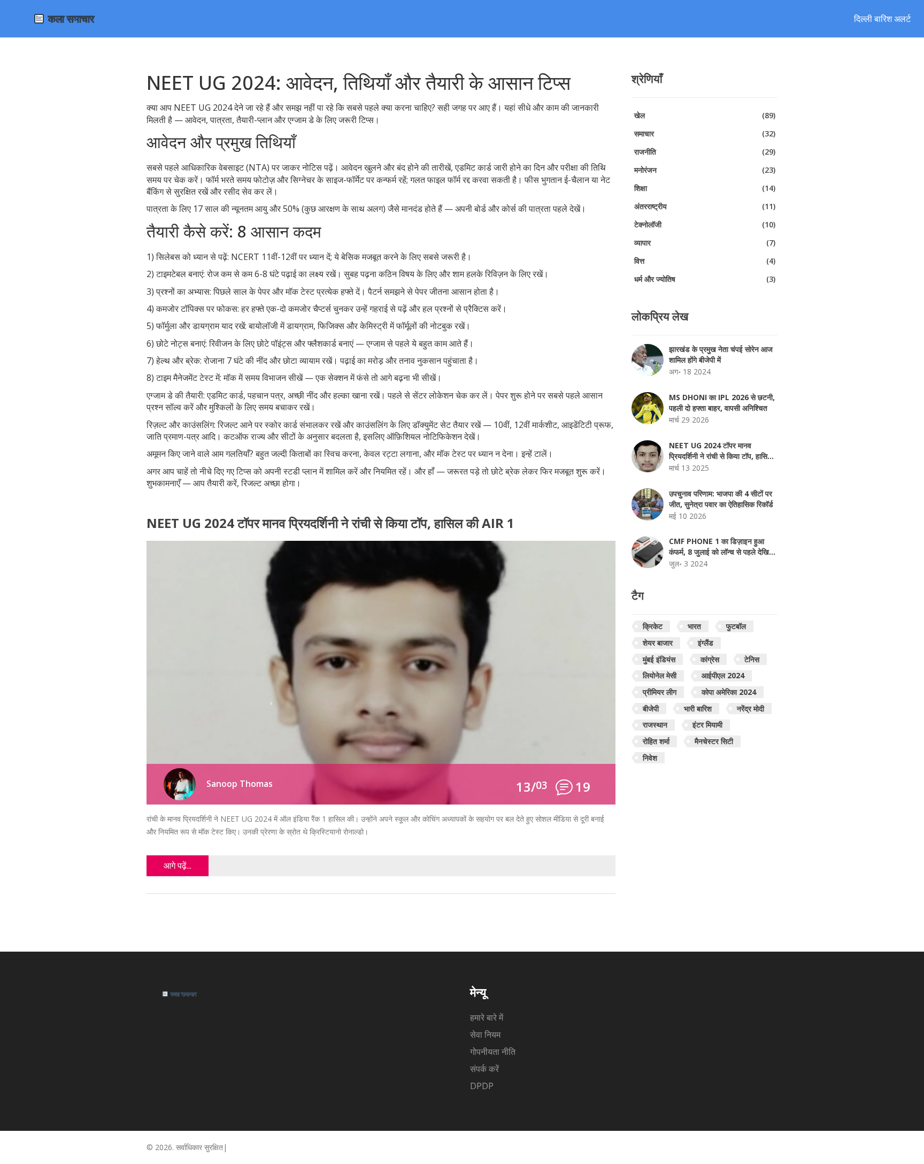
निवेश (650, 758)
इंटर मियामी (707, 724)
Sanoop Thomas (239, 784)
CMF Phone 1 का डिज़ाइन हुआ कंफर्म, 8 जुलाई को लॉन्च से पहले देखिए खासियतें (720, 546)
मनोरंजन (704, 170)
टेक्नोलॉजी (704, 224)
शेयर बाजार (658, 643)
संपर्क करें (484, 1069)
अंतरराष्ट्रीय (704, 206)
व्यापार (704, 243)
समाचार (704, 133)
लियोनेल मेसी (659, 675)
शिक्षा (704, 188)
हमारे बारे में (486, 1017)
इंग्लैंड (705, 643)
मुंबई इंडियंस (659, 659)
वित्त (704, 261)
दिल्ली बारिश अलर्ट (882, 19)
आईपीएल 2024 (723, 675)
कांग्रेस (709, 659)
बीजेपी (651, 708)
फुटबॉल (736, 626)
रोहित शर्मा (656, 741)
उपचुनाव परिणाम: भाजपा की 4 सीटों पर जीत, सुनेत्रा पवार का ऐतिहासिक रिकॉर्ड (721, 498)
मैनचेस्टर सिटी (714, 741)
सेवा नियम (485, 1034)
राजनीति (704, 152)
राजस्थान (655, 724)
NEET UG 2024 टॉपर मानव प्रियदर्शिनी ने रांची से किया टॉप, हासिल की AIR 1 (330, 524)
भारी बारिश (698, 708)
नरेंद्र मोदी (750, 708)
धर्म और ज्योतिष (704, 279)
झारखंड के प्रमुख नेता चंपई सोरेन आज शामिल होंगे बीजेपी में (721, 354)
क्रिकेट (653, 626)
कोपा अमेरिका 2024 (729, 692)
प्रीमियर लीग (659, 692)
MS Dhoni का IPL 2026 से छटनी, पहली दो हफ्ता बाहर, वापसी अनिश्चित (722, 402)
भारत (694, 626)
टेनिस (751, 659)
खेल (704, 115)
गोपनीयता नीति (492, 1052)
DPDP (482, 1086)
